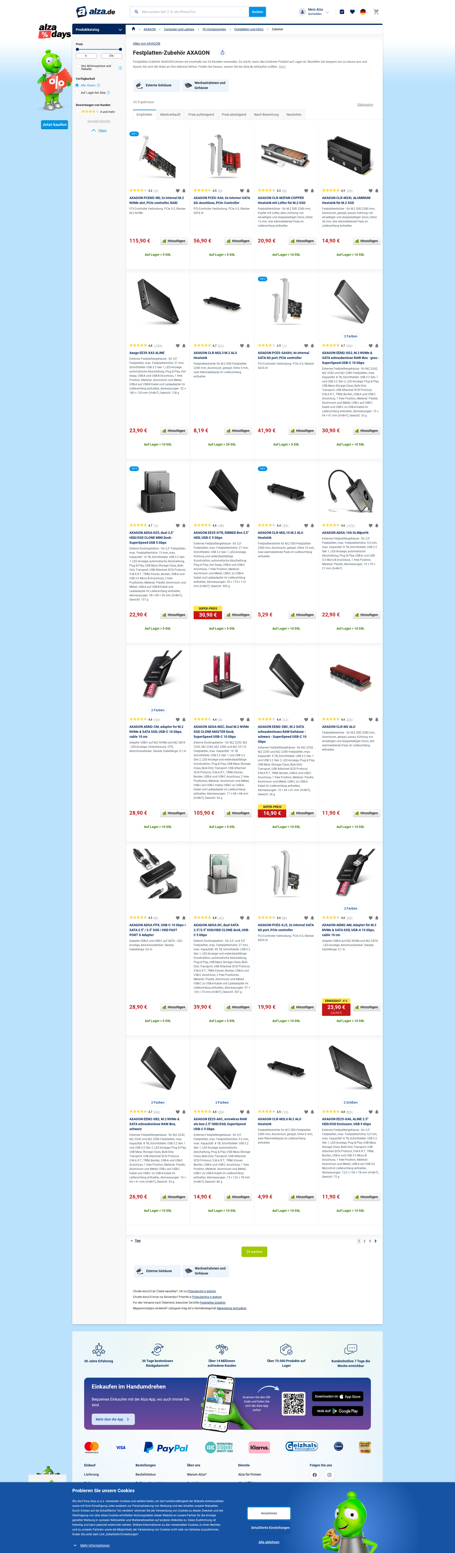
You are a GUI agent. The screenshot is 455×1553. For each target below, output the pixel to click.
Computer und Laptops (179, 29)
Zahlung (90, 1483)
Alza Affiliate (247, 1483)
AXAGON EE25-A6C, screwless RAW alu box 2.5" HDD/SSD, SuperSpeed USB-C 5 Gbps (220, 1124)
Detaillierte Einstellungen (270, 1528)
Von (77, 49)
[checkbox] (99, 68)
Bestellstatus (146, 1474)
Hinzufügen (176, 241)
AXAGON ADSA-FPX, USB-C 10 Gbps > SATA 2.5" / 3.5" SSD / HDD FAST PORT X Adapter (157, 930)
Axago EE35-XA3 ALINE (146, 353)
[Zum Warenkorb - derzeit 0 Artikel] (376, 12)
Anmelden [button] (315, 14)
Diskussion (365, 104)
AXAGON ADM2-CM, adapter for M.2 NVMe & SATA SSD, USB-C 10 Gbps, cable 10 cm (156, 732)
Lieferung (91, 1474)
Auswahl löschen (98, 121)
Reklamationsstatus (151, 1483)
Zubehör (277, 29)
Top (138, 1241)
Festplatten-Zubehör (213, 1302)
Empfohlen (144, 114)
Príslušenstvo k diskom (207, 1297)
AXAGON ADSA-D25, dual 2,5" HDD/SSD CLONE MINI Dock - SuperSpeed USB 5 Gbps (151, 537)
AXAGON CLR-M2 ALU (338, 727)
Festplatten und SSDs (249, 29)
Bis (120, 49)
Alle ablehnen (269, 1542)
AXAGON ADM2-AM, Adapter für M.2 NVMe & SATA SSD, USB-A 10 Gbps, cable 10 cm (349, 930)
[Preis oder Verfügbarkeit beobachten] (184, 190)
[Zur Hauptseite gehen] (95, 12)
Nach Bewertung (266, 114)
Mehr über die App (109, 1419)
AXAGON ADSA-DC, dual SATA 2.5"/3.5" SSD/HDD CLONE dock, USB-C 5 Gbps (221, 930)
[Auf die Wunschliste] (177, 190)
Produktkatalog (87, 29)
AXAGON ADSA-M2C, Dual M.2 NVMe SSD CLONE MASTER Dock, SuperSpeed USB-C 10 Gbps (221, 732)
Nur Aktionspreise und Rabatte (96, 67)
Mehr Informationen (95, 1545)
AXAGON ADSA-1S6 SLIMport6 (345, 533)
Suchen (257, 12)
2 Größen (351, 1102)
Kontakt (193, 1483)
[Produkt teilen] (222, 52)
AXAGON (150, 29)
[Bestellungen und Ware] (342, 12)
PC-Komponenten (214, 29)
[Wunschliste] (352, 12)
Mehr (282, 66)
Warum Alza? (197, 1474)
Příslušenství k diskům (201, 1291)
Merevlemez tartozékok (231, 1308)
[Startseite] (133, 29)
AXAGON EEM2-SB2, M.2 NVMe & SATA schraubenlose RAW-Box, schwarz (154, 1124)
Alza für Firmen (249, 1474)
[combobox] (189, 12)
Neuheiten (294, 114)
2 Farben (350, 336)
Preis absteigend (234, 114)
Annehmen (269, 1513)
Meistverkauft (170, 114)
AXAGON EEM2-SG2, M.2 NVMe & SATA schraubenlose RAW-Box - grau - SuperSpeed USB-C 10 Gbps (350, 358)
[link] (99, 130)
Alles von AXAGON (146, 43)
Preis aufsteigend (201, 114)
